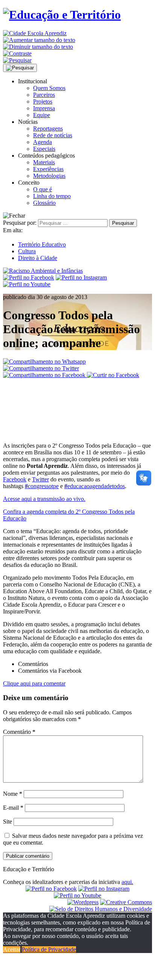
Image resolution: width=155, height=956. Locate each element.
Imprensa (44, 108)
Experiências (48, 169)
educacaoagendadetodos (94, 486)
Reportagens (48, 128)
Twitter (40, 479)
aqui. (127, 882)
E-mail (13, 807)
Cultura (27, 251)
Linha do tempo (52, 196)
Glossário (44, 203)
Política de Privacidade (49, 949)
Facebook (14, 479)
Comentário (19, 732)
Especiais (44, 149)
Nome (12, 794)
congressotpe (42, 486)
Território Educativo (42, 244)
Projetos (42, 101)
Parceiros (44, 95)
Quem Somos (49, 88)
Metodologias (49, 176)
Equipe (41, 115)
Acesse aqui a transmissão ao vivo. (44, 499)
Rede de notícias (52, 135)
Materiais (44, 162)
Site (7, 821)
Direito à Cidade (37, 258)
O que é (42, 189)
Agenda (42, 142)
